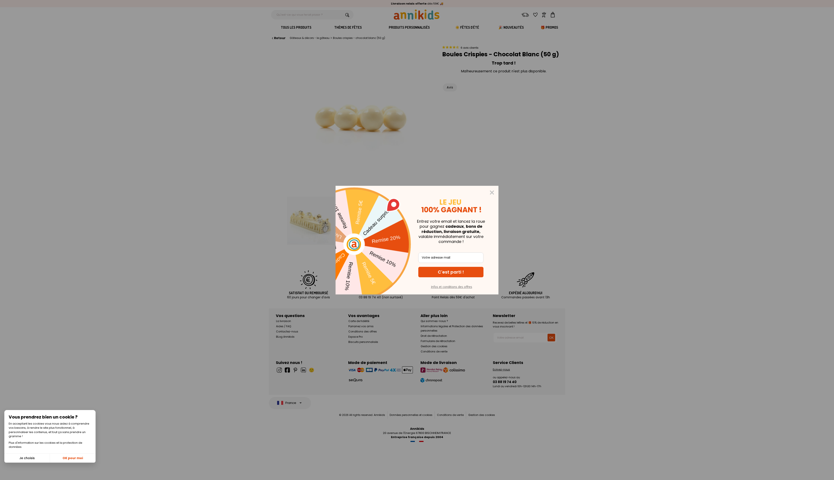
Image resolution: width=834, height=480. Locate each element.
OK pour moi (73, 458)
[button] (450, 272)
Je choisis (27, 458)
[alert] (417, 240)
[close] (492, 192)
